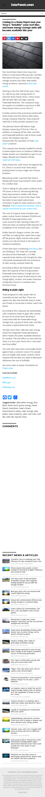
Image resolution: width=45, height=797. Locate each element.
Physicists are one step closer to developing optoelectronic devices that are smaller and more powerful (26, 757)
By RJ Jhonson (24, 645)
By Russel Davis (23, 750)
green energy (25, 405)
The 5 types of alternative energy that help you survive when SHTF (25, 661)
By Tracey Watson (25, 697)
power (18, 411)
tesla (24, 417)
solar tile (10, 417)
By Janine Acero (24, 587)
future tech (13, 405)
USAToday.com (8, 387)
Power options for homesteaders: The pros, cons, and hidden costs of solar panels (25, 611)
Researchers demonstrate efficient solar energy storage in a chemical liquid (26, 601)
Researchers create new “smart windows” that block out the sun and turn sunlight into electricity (27, 621)
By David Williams (24, 626)
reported (11, 160)
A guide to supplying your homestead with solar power (25, 711)
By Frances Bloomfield (26, 564)
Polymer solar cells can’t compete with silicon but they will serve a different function (26, 731)
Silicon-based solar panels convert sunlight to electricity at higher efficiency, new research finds (27, 570)
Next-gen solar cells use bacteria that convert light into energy (25, 592)
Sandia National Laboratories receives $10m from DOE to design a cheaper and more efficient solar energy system (26, 720)
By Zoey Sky (23, 615)
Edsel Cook (17, 34)
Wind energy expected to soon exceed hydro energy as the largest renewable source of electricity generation (26, 652)
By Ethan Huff (23, 705)
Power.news (7, 368)
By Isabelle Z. (24, 596)
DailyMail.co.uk (8, 378)
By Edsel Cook (24, 574)
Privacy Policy (22, 792)
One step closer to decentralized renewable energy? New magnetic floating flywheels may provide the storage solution (24, 582)
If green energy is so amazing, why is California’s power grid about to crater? (26, 702)
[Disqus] (22, 459)
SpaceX (18, 417)
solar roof (27, 414)
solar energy (27, 411)
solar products (15, 414)
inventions (13, 408)
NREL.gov (6, 382)
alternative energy (24, 402)
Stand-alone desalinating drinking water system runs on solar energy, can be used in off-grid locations (26, 632)
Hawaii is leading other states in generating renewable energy (23, 642)
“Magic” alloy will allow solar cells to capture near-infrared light (25, 670)
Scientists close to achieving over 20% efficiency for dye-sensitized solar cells (26, 560)
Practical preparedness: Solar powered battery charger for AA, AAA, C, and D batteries (26, 680)
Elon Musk (33, 249)
